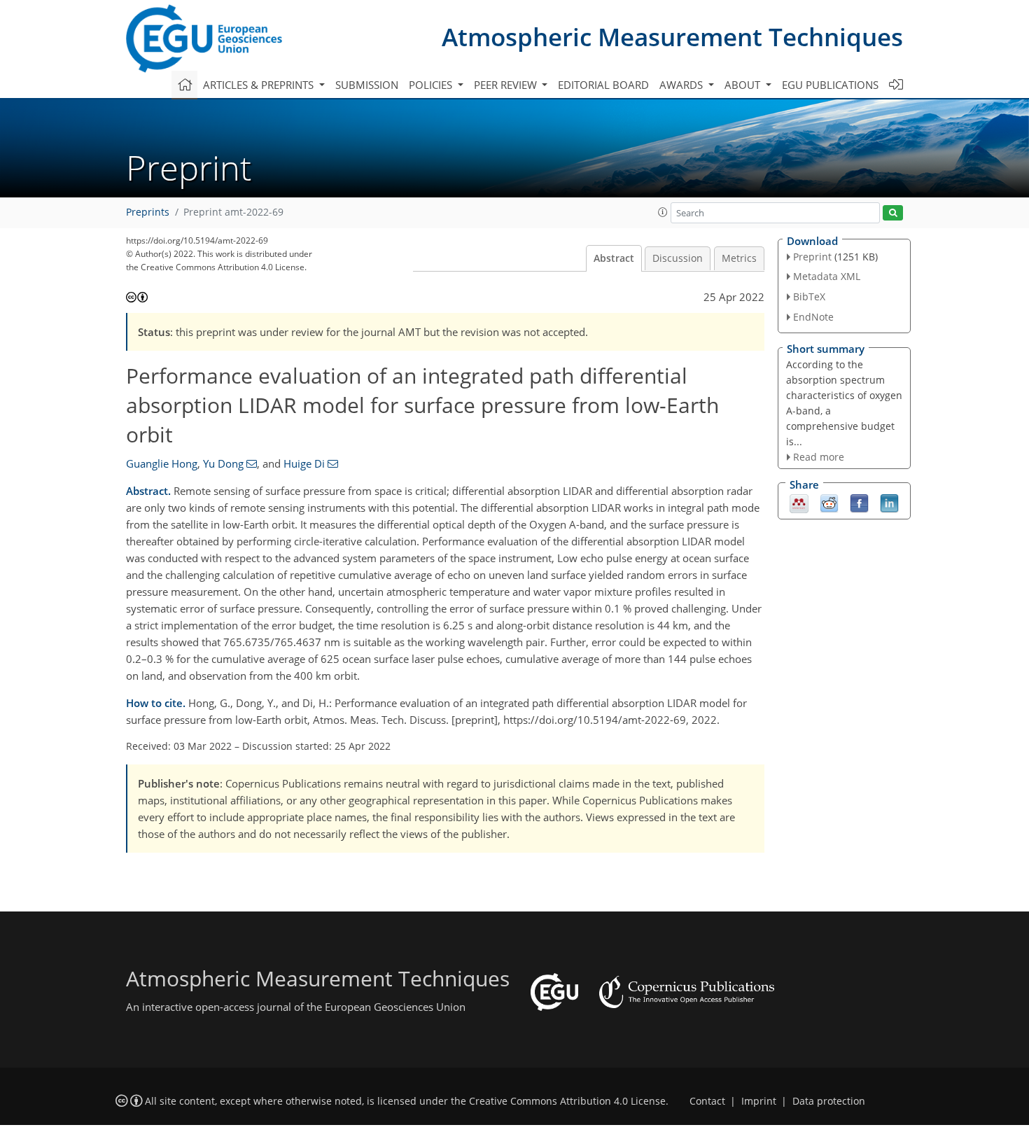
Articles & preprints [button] (259, 85)
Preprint (812, 256)
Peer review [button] (507, 85)
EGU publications (830, 85)
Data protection (828, 1101)
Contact (707, 1101)
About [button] (743, 85)
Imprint (758, 1101)
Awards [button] (682, 85)
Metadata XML (826, 276)
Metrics (739, 258)
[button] (663, 212)
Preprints (147, 212)
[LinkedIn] (889, 503)
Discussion (677, 258)
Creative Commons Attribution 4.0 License (567, 1101)
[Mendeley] (799, 503)
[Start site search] (893, 213)
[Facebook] (859, 503)
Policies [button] (432, 85)
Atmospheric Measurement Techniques (672, 36)
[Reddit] (829, 503)
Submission (366, 85)
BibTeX (809, 296)
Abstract (614, 258)
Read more (818, 456)
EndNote (813, 316)
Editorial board (603, 85)
